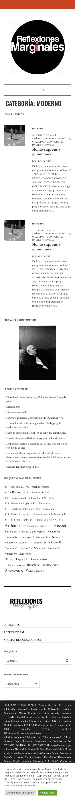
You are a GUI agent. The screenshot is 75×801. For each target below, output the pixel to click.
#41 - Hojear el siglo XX (43, 520)
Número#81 (59, 537)
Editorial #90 (13, 406)
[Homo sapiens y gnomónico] (14, 135)
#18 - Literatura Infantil (37, 492)
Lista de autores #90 (16, 412)
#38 (13, 520)
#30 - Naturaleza (40, 503)
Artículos (38, 138)
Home (7, 114)
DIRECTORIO (12, 624)
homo (49, 142)
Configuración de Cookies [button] (20, 792)
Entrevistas (11, 531)
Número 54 (11, 548)
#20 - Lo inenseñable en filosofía (22, 498)
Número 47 (25, 542)
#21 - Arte (48, 498)
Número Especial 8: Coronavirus (26, 559)
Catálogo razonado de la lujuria (22, 466)
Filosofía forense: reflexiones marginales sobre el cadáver (36, 438)
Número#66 (11, 537)
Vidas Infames (35, 570)
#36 (64, 514)
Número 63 (25, 553)
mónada (36, 145)
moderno (58, 142)
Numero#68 (54, 531)
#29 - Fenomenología (17, 503)
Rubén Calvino (43, 161)
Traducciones (50, 564)
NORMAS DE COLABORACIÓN (23, 639)
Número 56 (40, 548)
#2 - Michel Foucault (38, 486)
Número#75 (43, 537)
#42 (61, 520)
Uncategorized (14, 570)
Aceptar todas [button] (47, 792)
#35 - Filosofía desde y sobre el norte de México (32, 514)
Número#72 (27, 537)
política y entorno (15, 565)
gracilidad (38, 142)
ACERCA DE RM (14, 632)
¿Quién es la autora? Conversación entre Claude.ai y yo (34, 417)
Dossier (59, 525)
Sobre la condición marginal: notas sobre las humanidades (36, 432)
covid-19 (45, 526)
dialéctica (50, 138)
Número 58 (54, 548)
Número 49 (48, 240)
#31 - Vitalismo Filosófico (19, 509)
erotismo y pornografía (32, 531)
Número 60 (11, 553)
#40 (25, 520)
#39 (19, 520)
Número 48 (40, 542)
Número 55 (26, 548)
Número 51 (54, 542)
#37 (6, 520)
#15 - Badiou (13, 492)
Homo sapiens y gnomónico (46, 152)
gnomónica (64, 138)
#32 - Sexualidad (45, 509)
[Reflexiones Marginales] (37, 47)
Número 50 (48, 145)
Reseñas (33, 564)
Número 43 (11, 542)
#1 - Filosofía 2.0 (14, 486)
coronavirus (31, 526)
